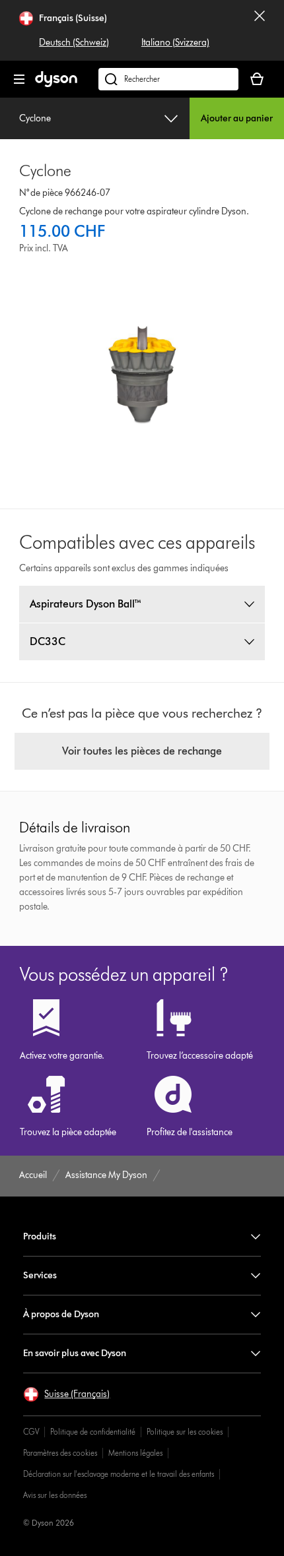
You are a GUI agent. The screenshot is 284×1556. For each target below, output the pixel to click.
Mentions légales (135, 1453)
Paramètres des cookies (60, 1453)
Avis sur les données (55, 1495)
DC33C (47, 641)
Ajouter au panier (237, 118)
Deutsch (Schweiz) (74, 42)
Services (40, 1275)
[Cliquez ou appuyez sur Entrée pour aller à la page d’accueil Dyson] (56, 84)
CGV (31, 1432)
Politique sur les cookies (185, 1432)
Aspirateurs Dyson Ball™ (86, 604)
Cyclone (35, 118)
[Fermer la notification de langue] (259, 30)
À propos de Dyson (61, 1314)
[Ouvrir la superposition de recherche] (168, 79)
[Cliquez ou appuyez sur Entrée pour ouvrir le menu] (19, 79)
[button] (66, 1394)
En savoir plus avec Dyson (74, 1353)
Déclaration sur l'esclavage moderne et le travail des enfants (118, 1474)
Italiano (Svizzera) (175, 42)
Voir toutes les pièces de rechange (142, 751)
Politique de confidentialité (92, 1432)
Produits (39, 1236)
